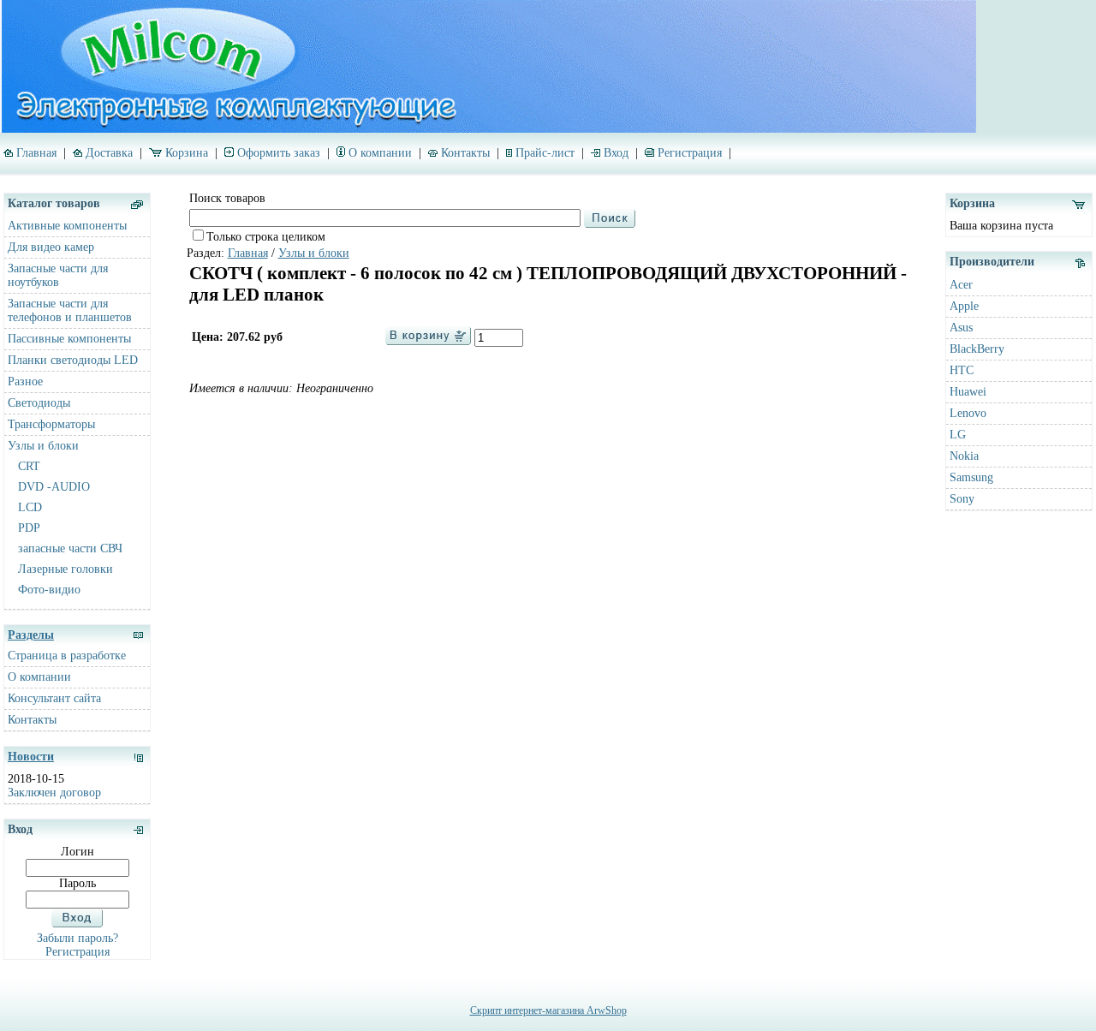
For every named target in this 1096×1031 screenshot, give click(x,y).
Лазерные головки (65, 569)
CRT (29, 466)
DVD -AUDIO (54, 486)
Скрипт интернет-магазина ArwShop (548, 1010)
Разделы (31, 635)
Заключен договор (54, 792)
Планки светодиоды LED (73, 360)
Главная (36, 152)
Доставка (109, 152)
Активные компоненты (67, 225)
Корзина (186, 152)
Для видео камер (51, 247)
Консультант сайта (54, 698)
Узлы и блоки (43, 445)
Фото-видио (49, 589)
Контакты (465, 152)
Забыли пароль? (77, 938)
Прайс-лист (545, 152)
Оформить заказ (278, 152)
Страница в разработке (67, 655)
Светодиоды (39, 402)
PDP (29, 527)
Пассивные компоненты (69, 338)
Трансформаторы (51, 424)
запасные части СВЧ (70, 548)
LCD (30, 507)
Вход (616, 152)
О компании (380, 152)
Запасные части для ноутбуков (58, 275)
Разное (25, 381)
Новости (31, 756)
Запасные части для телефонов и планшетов (70, 310)
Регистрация (690, 152)
